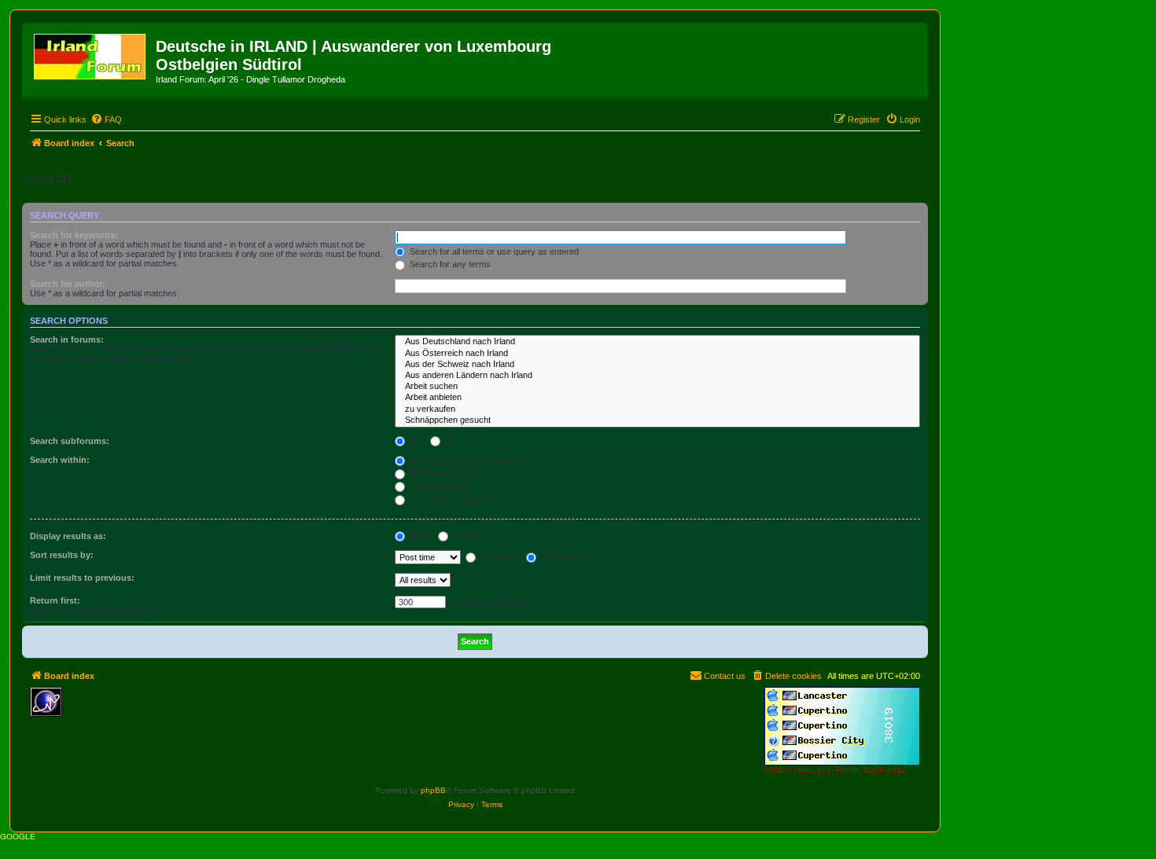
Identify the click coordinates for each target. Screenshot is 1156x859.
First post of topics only (453, 499)
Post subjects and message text (469, 459)
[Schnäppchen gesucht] (657, 420)
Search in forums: (67, 339)
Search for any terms (449, 264)
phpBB (433, 790)
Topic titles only (437, 486)
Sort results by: (62, 555)
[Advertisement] (183, 710)
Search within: (60, 459)
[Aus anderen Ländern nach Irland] (657, 375)
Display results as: (68, 536)
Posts (419, 536)
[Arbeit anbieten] (657, 397)
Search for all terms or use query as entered (493, 251)
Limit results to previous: (82, 577)
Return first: (55, 600)
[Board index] (91, 53)
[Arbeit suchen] (657, 386)
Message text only (443, 473)
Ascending (499, 556)
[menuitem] (106, 119)
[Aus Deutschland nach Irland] (657, 341)
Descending (563, 556)
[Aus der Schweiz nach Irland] (657, 364)
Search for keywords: (74, 235)
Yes (415, 441)
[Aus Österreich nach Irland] (657, 353)
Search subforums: (69, 441)
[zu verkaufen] (657, 409)
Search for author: (67, 283)
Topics (464, 536)
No (449, 441)
